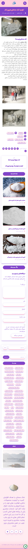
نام (24, 301)
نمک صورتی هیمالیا (10, 433)
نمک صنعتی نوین (21, 142)
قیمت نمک (8, 400)
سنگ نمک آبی (10, 384)
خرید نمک (18, 374)
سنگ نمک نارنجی (8, 390)
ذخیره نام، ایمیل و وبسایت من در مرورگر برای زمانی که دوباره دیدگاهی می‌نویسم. (14, 329)
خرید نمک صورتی (8, 380)
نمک (12, 407)
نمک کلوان (19, 436)
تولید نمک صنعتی (19, 139)
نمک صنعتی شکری (10, 426)
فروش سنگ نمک (8, 394)
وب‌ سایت (22, 317)
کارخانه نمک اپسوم (14, 440)
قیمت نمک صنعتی (8, 403)
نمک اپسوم (19, 413)
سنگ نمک (18, 384)
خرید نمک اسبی (10, 374)
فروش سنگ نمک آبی (19, 397)
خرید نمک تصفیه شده (9, 377)
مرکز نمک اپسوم (19, 407)
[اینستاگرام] (12, 532)
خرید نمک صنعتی (18, 380)
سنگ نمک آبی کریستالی (14, 387)
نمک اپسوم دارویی (19, 417)
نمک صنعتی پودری (8, 430)
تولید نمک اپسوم (19, 367)
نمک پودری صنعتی (19, 231)
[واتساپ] (16, 532)
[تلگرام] (7, 532)
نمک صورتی (19, 433)
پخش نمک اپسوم (10, 436)
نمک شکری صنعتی (19, 202)
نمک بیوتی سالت (7, 420)
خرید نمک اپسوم (19, 377)
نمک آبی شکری (19, 410)
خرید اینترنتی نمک (9, 367)
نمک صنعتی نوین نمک (19, 430)
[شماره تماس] (20, 532)
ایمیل (23, 309)
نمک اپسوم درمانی (8, 417)
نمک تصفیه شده (10, 423)
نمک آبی (6, 407)
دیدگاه (22, 285)
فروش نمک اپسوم (8, 397)
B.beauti (21, 132)
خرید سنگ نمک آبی (9, 371)
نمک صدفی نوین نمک (19, 259)
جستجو (5, 347)
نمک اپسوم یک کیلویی (18, 420)
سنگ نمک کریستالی (19, 394)
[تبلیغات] (14, 459)
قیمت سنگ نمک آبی (17, 400)
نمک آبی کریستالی (9, 410)
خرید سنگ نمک (19, 371)
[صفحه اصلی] (25, 13)
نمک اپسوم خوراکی (10, 413)
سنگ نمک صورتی (18, 390)
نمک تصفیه (18, 423)
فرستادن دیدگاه (18, 335)
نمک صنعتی (23, 42)
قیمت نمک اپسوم (19, 403)
